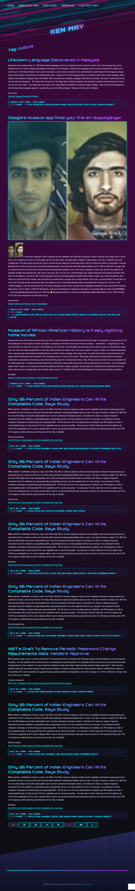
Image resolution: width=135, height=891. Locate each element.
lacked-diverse (85, 386)
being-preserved (34, 386)
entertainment (59, 511)
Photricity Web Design (85, 884)
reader (19, 105)
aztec (30, 105)
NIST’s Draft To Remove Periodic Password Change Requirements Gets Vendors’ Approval (62, 651)
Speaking (67, 5)
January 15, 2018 (16, 309)
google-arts (53, 315)
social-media (111, 315)
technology (101, 105)
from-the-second (41, 315)
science (86, 105)
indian (63, 754)
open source (78, 105)
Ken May (67, 29)
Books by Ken (28, 5)
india (65, 448)
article (31, 448)
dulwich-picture (28, 315)
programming (105, 448)
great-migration (54, 386)
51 (81, 825)
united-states (116, 448)
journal (63, 105)
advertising (32, 573)
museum (94, 386)
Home (10, 5)
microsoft (86, 448)
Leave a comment (39, 102)
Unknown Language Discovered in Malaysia (53, 60)
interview (71, 448)
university (110, 105)
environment (45, 448)
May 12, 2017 (14, 446)
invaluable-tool (73, 386)
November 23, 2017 (17, 383)
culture (36, 105)
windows (90, 692)
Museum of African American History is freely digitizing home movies (33, 377)
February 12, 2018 (16, 102)
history (64, 386)
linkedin (70, 105)
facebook (56, 105)
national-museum (104, 386)
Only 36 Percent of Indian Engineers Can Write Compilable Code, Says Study (57, 401)
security (93, 105)
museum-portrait (72, 315)
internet (62, 315)
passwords (66, 692)
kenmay (27, 102)
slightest (102, 315)
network (58, 692)
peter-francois (92, 315)
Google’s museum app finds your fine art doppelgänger (65, 117)
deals (42, 105)
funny (61, 448)
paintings (82, 315)
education (48, 105)
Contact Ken (88, 5)
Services (50, 5)
